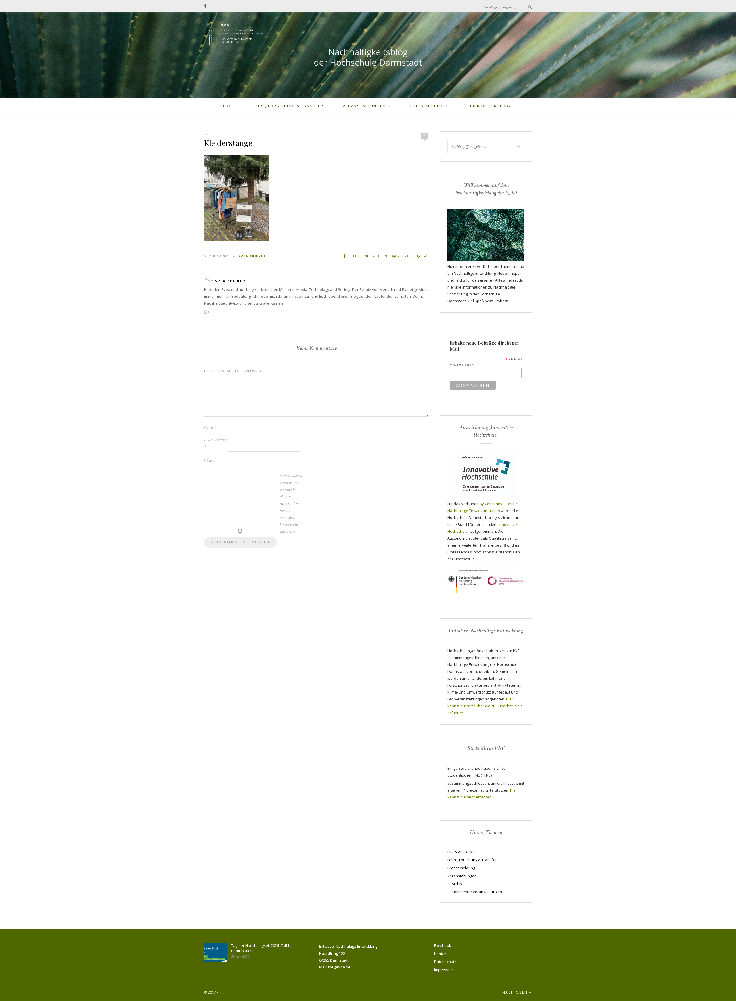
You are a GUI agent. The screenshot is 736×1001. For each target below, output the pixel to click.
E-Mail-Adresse (215, 443)
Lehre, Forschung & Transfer (287, 105)
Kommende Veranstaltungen (477, 891)
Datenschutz (445, 961)
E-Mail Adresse (462, 365)
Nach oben (515, 992)
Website (210, 460)
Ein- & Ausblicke (429, 105)
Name (210, 427)
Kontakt (441, 953)
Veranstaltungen (364, 105)
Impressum (444, 969)
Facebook (442, 945)
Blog (226, 105)
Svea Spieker (252, 256)
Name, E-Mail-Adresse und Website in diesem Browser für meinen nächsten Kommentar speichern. (291, 503)
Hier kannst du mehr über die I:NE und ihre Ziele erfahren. (485, 705)
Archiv (457, 883)
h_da (223, 992)
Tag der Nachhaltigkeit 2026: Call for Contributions (262, 948)
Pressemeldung (461, 867)
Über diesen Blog (489, 105)
